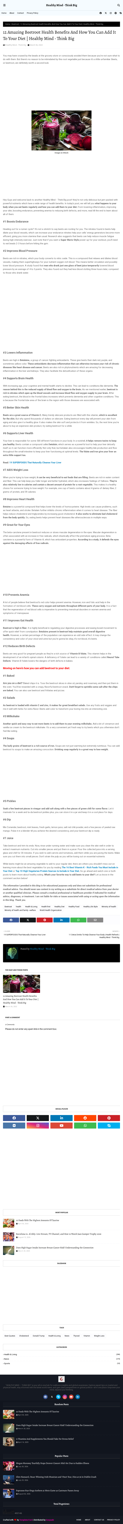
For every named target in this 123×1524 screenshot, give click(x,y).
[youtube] (61, 1126)
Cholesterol (24, 1336)
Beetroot (15, 24)
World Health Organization (51, 910)
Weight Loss (99, 1336)
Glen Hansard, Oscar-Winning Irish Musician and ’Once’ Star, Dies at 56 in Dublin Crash (56, 1476)
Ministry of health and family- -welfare (20, 910)
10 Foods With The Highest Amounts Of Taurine (37, 1220)
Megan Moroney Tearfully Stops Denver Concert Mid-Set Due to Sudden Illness (52, 1463)
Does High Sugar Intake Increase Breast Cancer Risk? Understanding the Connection (54, 1247)
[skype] (120, 13)
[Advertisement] (61, 86)
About (11, 13)
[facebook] (100, 13)
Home (4, 13)
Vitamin (87, 1336)
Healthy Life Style (90, 907)
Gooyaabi (50, 1520)
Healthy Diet (59, 907)
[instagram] (110, 13)
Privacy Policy (32, 13)
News (67, 1336)
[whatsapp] (85, 1126)
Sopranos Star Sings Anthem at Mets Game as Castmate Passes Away (47, 1490)
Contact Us (99, 1520)
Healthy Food (74, 907)
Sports (62, 1363)
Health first (45, 907)
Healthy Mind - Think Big (61, 5)
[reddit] (85, 1118)
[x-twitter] (106, 13)
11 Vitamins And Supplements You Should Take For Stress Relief (45, 1438)
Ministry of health (109, 907)
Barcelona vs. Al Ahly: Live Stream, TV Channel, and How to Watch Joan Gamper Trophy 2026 (58, 1233)
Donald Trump (38, 1336)
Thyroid (76, 1336)
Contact (20, 13)
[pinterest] (115, 13)
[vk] (14, 1126)
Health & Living (31, 907)
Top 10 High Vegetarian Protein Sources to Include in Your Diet (47, 871)
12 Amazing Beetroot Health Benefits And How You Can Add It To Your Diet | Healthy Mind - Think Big (21, 999)
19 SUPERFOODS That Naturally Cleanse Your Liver (35, 462)
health (18, 907)
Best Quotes (10, 1336)
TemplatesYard (25, 1520)
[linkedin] (61, 1118)
